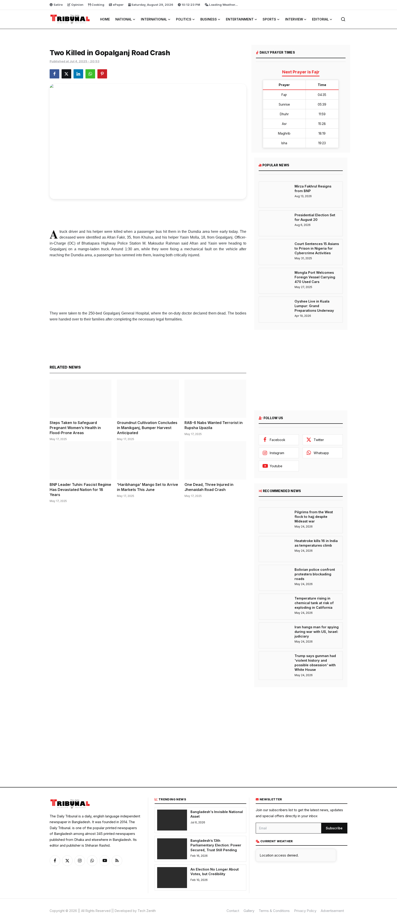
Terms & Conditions (274, 911)
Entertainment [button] (240, 19)
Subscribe (334, 828)
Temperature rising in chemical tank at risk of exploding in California (314, 603)
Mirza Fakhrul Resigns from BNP (313, 188)
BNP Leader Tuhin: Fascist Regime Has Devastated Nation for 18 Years (80, 489)
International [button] (154, 19)
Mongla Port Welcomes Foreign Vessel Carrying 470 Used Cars (315, 277)
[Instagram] (79, 860)
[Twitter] (67, 860)
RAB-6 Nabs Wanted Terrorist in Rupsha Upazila (213, 425)
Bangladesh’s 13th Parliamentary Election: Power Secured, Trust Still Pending (215, 845)
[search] (343, 19)
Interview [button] (294, 19)
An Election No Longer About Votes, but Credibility (214, 871)
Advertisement (332, 911)
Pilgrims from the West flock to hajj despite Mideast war (314, 516)
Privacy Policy (305, 911)
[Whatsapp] (92, 860)
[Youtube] (104, 860)
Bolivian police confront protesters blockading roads (315, 574)
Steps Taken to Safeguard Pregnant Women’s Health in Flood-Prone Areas (75, 427)
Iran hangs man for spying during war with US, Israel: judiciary (317, 631)
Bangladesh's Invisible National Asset (216, 814)
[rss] (117, 860)
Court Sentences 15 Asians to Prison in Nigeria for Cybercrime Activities (317, 248)
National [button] (123, 19)
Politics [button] (183, 19)
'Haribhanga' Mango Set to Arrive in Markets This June (147, 487)
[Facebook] (55, 860)
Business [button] (208, 19)
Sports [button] (269, 19)
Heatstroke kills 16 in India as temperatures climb (316, 543)
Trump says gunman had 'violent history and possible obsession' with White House (315, 663)
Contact (233, 911)
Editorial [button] (320, 19)
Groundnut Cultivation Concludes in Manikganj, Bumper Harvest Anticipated (147, 427)
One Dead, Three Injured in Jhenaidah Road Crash (208, 487)
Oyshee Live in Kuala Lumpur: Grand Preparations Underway (314, 306)
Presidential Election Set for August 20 (315, 217)
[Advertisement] (148, 212)
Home (105, 19)
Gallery (249, 911)
